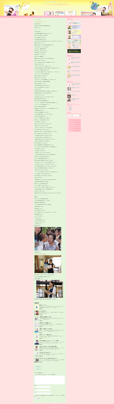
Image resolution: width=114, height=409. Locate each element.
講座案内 (43, 16)
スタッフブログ (72, 126)
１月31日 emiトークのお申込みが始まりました (48, 358)
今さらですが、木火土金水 (76, 91)
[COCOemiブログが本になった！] (37, 354)
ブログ (70, 107)
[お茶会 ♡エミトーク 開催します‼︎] (37, 336)
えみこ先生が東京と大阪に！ (75, 70)
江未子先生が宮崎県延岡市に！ (75, 66)
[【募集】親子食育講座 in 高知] (37, 319)
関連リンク (71, 130)
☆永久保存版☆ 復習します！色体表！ (76, 99)
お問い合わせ (54, 16)
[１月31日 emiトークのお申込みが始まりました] (37, 360)
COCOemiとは (39, 16)
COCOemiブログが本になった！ (45, 352)
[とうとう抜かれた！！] (37, 313)
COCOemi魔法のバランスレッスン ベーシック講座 (48, 340)
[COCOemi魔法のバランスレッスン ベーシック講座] (37, 342)
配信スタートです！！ (43, 305)
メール (36, 388)
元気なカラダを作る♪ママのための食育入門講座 (48, 346)
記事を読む (41, 308)
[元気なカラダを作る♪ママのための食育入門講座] (37, 348)
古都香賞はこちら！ (39, 366)
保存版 (70, 108)
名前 (36, 385)
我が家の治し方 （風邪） (75, 87)
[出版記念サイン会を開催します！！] (37, 324)
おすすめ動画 (72, 124)
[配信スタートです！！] (37, 307)
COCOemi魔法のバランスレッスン (57, 2)
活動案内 (46, 16)
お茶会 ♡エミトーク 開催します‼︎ (45, 334)
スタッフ (50, 16)
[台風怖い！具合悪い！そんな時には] (37, 330)
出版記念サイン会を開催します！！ (45, 322)
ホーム (35, 16)
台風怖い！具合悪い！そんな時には (45, 328)
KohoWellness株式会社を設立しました (76, 84)
